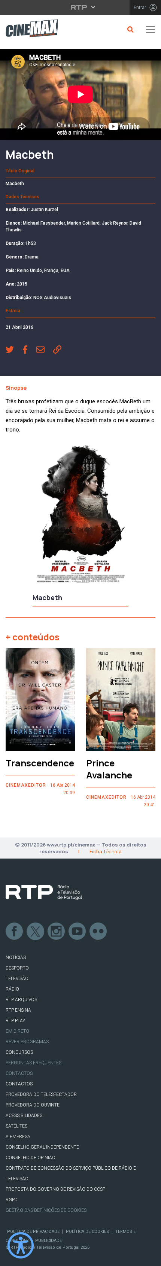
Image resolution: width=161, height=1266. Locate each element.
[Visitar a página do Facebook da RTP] (15, 932)
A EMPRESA (18, 1136)
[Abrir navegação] (150, 29)
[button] (14, 350)
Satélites (16, 1126)
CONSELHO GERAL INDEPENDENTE (42, 1147)
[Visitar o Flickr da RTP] (98, 932)
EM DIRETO (17, 1031)
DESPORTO (17, 968)
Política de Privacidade (33, 1231)
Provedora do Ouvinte (33, 1105)
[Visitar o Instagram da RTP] (57, 932)
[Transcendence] (40, 699)
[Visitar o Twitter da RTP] (36, 932)
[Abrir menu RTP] (80, 7)
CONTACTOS (19, 1084)
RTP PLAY (15, 1020)
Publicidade (48, 1240)
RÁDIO (12, 989)
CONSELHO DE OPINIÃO (30, 1157)
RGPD (12, 1199)
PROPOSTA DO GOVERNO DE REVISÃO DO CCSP (55, 1189)
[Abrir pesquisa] (129, 29)
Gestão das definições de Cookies (46, 1210)
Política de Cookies (87, 1231)
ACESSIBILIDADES (24, 1115)
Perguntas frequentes (33, 1062)
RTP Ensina (18, 1010)
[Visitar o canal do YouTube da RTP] (77, 932)
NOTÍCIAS (16, 957)
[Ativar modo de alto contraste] (20, 1245)
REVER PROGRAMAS (27, 1041)
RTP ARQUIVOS (21, 999)
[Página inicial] (29, 29)
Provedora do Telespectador (41, 1094)
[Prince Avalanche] (120, 699)
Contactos (19, 1073)
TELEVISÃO (17, 978)
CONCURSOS (19, 1052)
